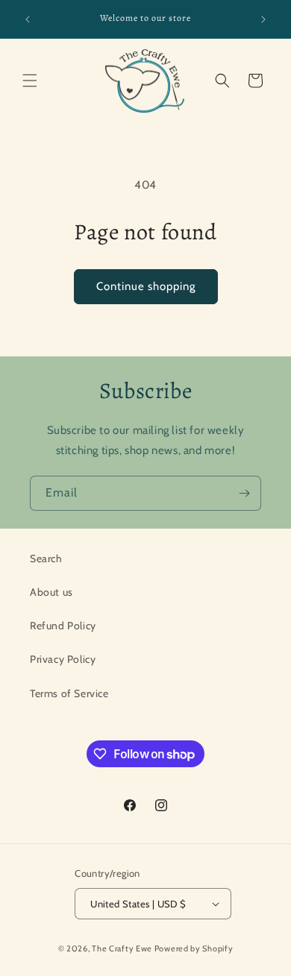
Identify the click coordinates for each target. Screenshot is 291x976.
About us (51, 592)
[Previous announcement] (27, 19)
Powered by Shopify (194, 948)
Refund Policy (63, 625)
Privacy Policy (63, 659)
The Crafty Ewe (122, 948)
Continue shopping (145, 286)
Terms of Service (69, 693)
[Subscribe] (244, 493)
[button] (29, 80)
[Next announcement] (263, 19)
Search (46, 558)
